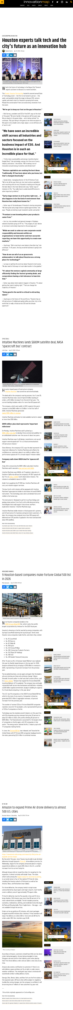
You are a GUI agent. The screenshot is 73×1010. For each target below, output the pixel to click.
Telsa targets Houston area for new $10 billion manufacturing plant (62, 668)
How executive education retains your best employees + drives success (61, 510)
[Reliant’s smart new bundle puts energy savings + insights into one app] (48, 742)
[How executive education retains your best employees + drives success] (48, 510)
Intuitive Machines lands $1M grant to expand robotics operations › (16, 528)
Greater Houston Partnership (14, 93)
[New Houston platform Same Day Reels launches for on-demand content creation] (48, 144)
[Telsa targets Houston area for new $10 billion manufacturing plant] (48, 669)
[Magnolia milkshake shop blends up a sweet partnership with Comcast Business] (48, 731)
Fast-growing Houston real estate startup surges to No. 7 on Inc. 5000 (62, 425)
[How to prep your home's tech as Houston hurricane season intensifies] (48, 975)
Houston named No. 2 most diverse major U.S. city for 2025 (61, 447)
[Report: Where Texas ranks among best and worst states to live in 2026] (48, 196)
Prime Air (23, 861)
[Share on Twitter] (7, 55)
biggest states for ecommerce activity (29, 877)
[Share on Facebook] (4, 55)
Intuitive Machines (11, 391)
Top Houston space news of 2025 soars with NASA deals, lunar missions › (17, 526)
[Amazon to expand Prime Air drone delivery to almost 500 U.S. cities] (22, 839)
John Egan (4, 350)
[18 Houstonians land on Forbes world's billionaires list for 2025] (48, 901)
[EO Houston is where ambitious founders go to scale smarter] (48, 499)
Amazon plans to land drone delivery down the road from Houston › (16, 1001)
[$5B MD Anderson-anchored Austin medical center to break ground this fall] (48, 658)
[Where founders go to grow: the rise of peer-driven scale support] (48, 488)
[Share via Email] (15, 55)
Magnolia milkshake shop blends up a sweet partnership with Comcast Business (61, 731)
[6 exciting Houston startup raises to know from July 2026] (48, 207)
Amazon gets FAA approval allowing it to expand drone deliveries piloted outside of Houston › (22, 1003)
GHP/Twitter (25, 83)
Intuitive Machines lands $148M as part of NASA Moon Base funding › (17, 531)
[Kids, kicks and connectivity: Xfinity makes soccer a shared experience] (48, 720)
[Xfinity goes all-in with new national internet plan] (48, 953)
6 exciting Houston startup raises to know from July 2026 (62, 207)
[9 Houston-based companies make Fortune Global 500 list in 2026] (22, 606)
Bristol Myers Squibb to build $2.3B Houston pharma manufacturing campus (62, 133)
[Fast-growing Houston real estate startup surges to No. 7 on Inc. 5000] (48, 425)
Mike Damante (5, 583)
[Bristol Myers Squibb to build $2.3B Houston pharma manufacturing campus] (48, 133)
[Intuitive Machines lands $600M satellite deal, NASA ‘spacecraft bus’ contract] (22, 374)
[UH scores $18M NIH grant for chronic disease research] (48, 185)
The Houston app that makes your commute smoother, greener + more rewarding (62, 964)
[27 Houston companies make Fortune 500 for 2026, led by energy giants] (48, 436)
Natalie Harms (9, 51)
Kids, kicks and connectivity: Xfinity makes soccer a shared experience (62, 720)
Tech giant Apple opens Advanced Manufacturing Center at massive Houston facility (61, 680)
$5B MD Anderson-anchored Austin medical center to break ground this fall (62, 658)
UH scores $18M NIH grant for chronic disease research (60, 184)
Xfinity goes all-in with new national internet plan (60, 952)
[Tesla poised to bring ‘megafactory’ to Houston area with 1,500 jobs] (48, 912)
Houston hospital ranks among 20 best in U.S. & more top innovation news (62, 890)
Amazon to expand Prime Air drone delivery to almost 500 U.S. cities (34, 809)
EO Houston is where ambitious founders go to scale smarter (61, 498)
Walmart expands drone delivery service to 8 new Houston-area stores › (17, 998)
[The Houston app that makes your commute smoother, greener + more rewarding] (48, 964)
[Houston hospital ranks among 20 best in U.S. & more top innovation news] (48, 890)
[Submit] (71, 2)
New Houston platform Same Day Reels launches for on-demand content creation (61, 144)
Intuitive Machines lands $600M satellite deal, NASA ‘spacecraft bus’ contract (32, 344)
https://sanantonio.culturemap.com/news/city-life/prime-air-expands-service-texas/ (21, 855)
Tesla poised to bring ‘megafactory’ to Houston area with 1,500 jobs (62, 912)
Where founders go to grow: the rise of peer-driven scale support (61, 487)
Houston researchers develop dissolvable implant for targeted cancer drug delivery (61, 122)
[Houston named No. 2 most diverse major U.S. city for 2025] (48, 447)
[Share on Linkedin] (11, 55)
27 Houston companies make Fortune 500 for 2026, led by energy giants (60, 436)
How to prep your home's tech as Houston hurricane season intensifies (61, 975)
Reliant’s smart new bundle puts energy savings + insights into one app (62, 741)
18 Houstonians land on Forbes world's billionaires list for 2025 (61, 901)
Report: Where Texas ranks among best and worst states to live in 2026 (62, 196)
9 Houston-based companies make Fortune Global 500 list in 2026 (36, 576)
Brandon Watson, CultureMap (9, 815)
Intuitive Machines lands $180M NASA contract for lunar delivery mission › (18, 533)
